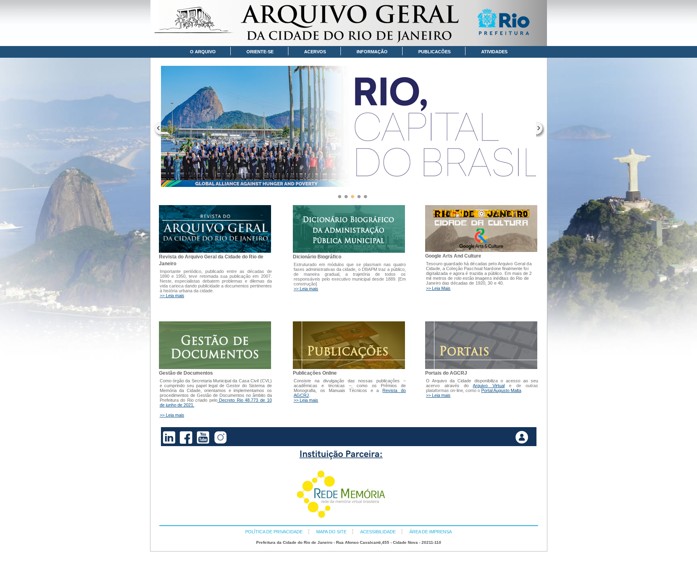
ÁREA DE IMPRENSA (430, 531)
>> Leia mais (172, 295)
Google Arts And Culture (453, 256)
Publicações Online (315, 373)
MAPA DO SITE (331, 531)
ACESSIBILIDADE (378, 531)
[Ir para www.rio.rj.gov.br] (506, 23)
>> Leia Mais (438, 288)
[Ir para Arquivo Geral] (348, 23)
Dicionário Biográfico (317, 257)
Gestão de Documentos (186, 373)
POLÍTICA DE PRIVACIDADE (274, 531)
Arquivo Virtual (488, 385)
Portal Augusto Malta (501, 390)
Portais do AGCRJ (446, 373)
